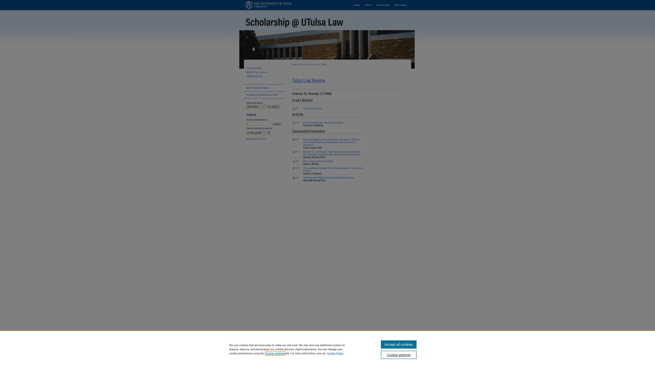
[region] (327, 349)
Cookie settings (275, 353)
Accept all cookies (399, 344)
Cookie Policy (335, 353)
